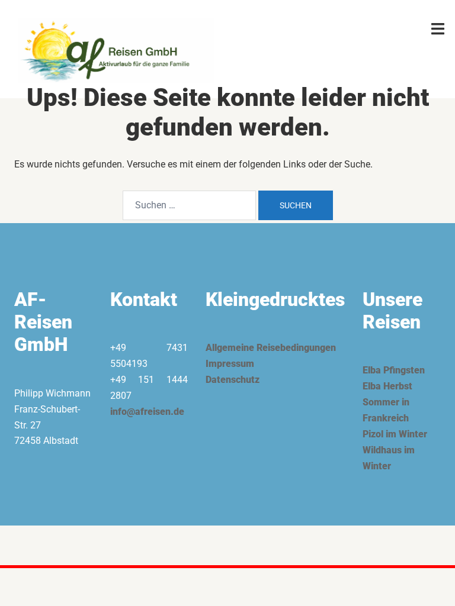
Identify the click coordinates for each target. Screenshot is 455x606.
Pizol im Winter (395, 434)
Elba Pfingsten (394, 370)
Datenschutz (232, 379)
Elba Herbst (387, 386)
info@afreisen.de (147, 411)
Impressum (230, 363)
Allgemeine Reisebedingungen (271, 347)
